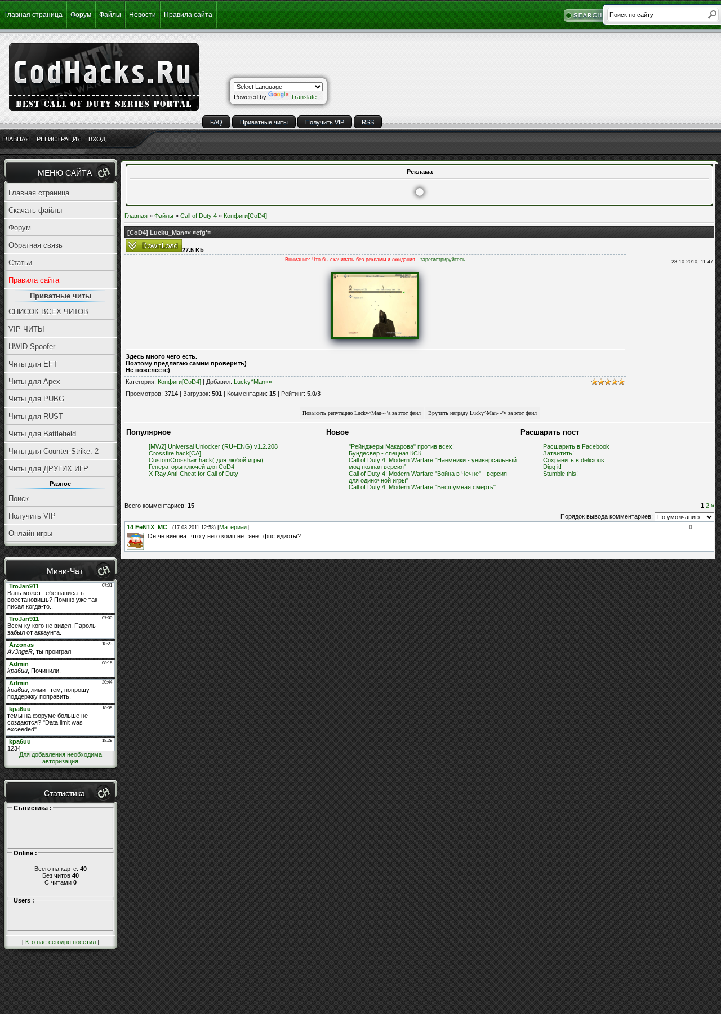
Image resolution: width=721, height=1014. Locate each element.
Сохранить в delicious (573, 460)
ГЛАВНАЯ (16, 139)
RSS (368, 122)
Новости (142, 15)
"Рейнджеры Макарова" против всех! (401, 446)
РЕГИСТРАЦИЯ (59, 139)
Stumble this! (560, 473)
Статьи (20, 262)
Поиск (18, 498)
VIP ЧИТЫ (26, 329)
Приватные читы (264, 122)
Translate (304, 96)
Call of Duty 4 (198, 215)
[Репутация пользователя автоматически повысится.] (362, 412)
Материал (233, 527)
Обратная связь (35, 245)
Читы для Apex (34, 381)
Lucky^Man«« (253, 381)
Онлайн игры (30, 533)
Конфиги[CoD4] (245, 215)
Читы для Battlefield (42, 434)
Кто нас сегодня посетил (60, 942)
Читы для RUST (35, 416)
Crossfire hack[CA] (175, 453)
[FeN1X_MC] (146, 536)
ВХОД (96, 139)
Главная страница (33, 15)
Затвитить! (558, 453)
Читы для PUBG (36, 399)
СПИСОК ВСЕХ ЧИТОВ (48, 311)
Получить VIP (324, 122)
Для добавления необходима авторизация (60, 758)
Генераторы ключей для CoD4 (191, 466)
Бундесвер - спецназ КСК (385, 453)
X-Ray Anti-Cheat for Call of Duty (193, 473)
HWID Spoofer (31, 346)
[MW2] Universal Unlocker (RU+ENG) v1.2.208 (213, 446)
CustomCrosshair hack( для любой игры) (206, 460)
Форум (80, 15)
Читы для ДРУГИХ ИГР (48, 468)
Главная (136, 215)
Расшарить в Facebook (576, 446)
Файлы (110, 15)
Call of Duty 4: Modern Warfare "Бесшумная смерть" (422, 487)
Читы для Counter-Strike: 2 (53, 451)
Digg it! (552, 466)
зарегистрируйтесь (442, 259)
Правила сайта (188, 15)
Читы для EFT (32, 364)
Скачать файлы (35, 210)
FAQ (216, 122)
